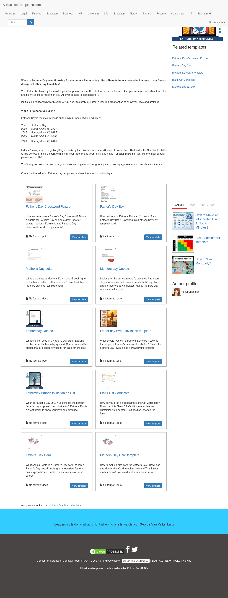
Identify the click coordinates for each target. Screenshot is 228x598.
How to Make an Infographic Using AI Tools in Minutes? (207, 220)
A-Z (161, 560)
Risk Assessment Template (207, 239)
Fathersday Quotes (39, 330)
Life (106, 13)
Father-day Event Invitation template (125, 330)
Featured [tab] (207, 204)
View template (79, 237)
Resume (161, 13)
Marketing (93, 13)
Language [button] (217, 22)
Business (68, 13)
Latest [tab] (179, 204)
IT (191, 13)
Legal (23, 13)
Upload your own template (136, 560)
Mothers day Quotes (114, 268)
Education (52, 13)
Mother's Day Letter (40, 268)
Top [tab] (192, 204)
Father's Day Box (112, 206)
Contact (67, 560)
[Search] (30, 22)
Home (9, 13)
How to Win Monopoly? (203, 261)
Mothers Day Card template (119, 454)
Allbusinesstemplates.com (94, 568)
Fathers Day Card (38, 454)
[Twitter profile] (134, 551)
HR (80, 13)
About (77, 560)
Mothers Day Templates (62, 505)
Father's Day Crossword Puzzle (48, 206)
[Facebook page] (128, 551)
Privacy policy (112, 560)
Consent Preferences (49, 560)
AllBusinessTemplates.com (22, 4)
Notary (134, 13)
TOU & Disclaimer (92, 560)
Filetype (186, 560)
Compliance (178, 13)
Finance (36, 13)
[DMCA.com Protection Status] (107, 551)
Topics (176, 560)
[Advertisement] (95, 50)
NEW (168, 560)
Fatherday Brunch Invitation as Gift (50, 392)
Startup (147, 13)
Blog (154, 560)
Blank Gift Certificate (114, 392)
